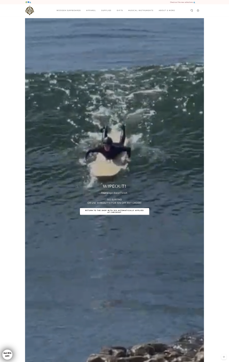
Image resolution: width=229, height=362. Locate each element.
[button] (192, 10)
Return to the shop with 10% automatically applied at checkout (114, 211)
